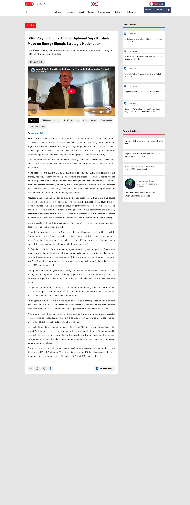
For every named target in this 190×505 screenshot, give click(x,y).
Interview (131, 12)
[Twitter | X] (44, 368)
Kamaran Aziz (37, 133)
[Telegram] (30, 368)
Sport (81, 12)
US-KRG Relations (71, 120)
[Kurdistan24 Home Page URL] (95, 4)
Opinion (91, 12)
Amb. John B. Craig (37, 126)
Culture (118, 12)
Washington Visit (90, 120)
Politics (57, 12)
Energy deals (106, 120)
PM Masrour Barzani (50, 120)
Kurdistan (33, 120)
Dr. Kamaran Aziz (106, 368)
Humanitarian (104, 12)
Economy (71, 12)
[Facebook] (50, 368)
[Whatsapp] (37, 368)
